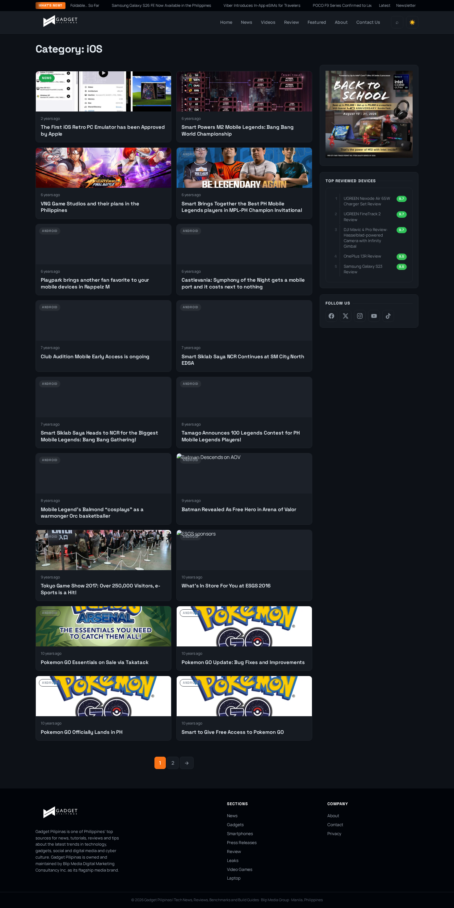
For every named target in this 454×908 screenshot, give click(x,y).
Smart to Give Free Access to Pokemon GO (233, 732)
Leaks (232, 860)
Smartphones (240, 833)
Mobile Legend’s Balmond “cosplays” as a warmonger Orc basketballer (92, 512)
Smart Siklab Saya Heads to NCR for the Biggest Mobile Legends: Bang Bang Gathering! (99, 436)
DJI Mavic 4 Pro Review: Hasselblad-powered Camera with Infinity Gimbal (366, 237)
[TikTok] (388, 316)
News (246, 22)
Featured (317, 22)
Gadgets (235, 824)
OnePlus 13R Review (362, 256)
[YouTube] (374, 316)
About (341, 22)
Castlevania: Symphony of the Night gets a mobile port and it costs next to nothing (243, 283)
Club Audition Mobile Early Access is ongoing (95, 356)
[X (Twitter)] (345, 316)
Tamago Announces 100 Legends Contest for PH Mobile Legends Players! (241, 436)
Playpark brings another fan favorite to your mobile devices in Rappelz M (95, 283)
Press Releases (242, 842)
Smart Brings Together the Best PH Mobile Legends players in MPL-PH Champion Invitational (242, 206)
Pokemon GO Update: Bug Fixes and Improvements (243, 662)
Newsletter (406, 5)
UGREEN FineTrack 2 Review (362, 216)
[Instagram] (360, 316)
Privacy (334, 833)
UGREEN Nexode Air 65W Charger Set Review (367, 201)
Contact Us (368, 22)
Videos (268, 22)
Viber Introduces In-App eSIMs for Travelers (238, 5)
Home (226, 22)
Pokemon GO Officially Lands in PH (82, 732)
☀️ (412, 22)
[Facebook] (331, 316)
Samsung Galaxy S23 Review (363, 268)
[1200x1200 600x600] (369, 156)
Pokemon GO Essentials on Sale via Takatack (95, 662)
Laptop (234, 878)
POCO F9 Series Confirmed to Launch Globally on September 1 (344, 5)
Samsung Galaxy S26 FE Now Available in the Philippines (137, 5)
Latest (384, 5)
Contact (335, 824)
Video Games (239, 869)
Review (291, 22)
